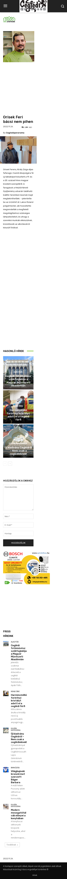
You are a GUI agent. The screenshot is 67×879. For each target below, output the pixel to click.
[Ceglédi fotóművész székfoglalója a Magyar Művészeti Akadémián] (6, 643)
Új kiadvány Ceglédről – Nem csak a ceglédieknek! (18, 450)
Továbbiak (11, 844)
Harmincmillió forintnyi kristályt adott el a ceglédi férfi (18, 415)
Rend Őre (18, 406)
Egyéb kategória (18, 443)
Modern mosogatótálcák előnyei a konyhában (18, 814)
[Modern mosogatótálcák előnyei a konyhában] (6, 806)
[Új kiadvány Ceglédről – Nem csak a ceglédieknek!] (6, 730)
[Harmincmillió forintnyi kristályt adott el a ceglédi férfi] (6, 693)
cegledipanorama (15, 133)
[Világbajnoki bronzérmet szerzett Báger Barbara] (6, 769)
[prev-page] (5, 464)
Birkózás (15, 768)
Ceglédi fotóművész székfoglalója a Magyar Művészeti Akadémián (18, 380)
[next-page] (10, 464)
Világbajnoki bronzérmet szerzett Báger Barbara (18, 777)
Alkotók (18, 372)
